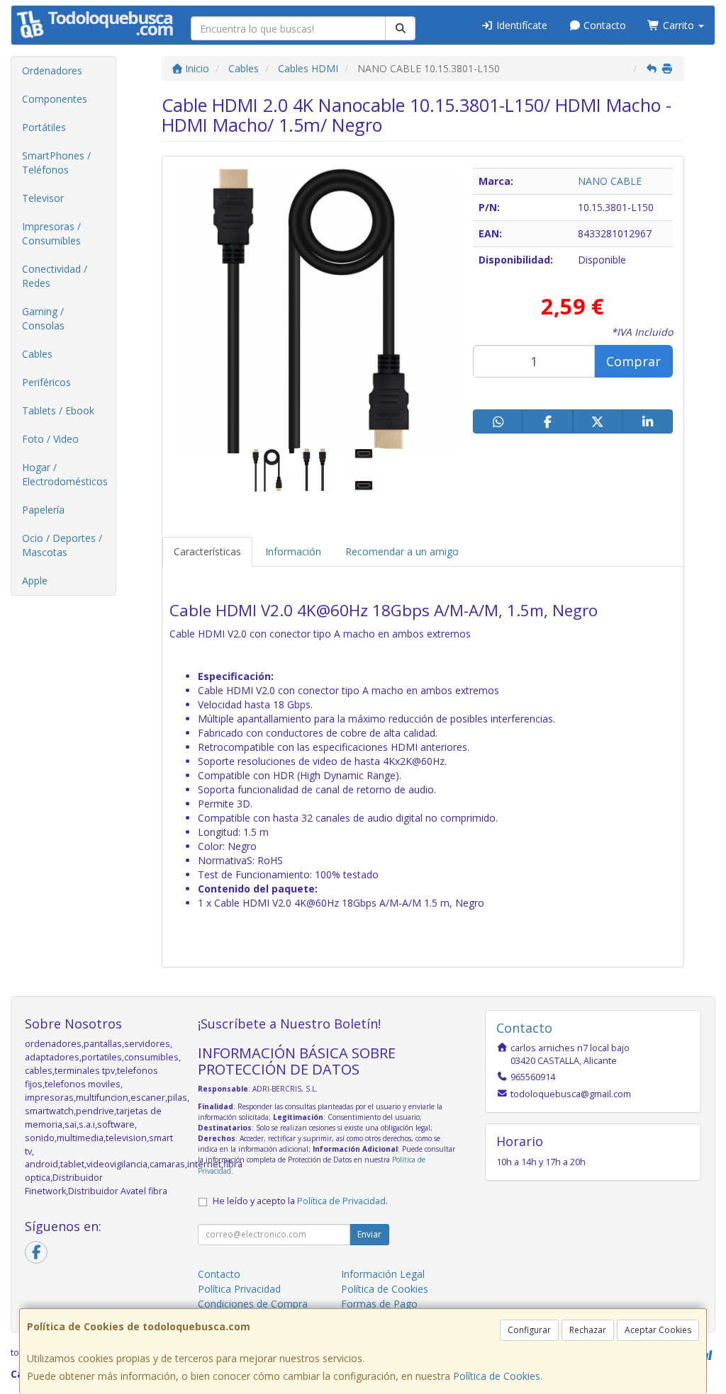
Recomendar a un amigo (402, 551)
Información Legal (383, 1274)
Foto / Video (50, 439)
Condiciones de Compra (253, 1303)
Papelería (43, 509)
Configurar (529, 1330)
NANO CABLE (610, 181)
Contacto (603, 25)
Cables (37, 354)
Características (207, 551)
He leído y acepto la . (300, 1201)
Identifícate (520, 25)
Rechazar (587, 1330)
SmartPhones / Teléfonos (56, 162)
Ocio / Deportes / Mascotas (62, 545)
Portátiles (44, 127)
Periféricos (46, 382)
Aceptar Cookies (658, 1330)
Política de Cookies (496, 1376)
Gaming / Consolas (43, 318)
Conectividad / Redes (54, 276)
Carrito (678, 25)
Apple (35, 580)
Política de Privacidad (341, 1201)
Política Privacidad (239, 1289)
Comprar (633, 361)
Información (293, 551)
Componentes (54, 99)
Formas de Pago (379, 1303)
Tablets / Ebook (58, 410)
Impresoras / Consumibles (51, 233)
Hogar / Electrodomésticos (65, 474)
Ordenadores (52, 70)
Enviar (369, 1234)
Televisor (43, 198)
